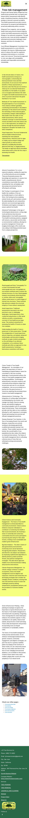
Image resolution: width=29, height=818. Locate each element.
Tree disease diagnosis (10, 709)
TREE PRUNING (6, 784)
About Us (3, 800)
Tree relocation (8, 712)
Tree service (5, 155)
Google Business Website (8, 773)
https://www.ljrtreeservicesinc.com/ (11, 778)
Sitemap (3, 794)
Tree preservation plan (10, 704)
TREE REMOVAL (6, 788)
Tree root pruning (9, 707)
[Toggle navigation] (26, 3)
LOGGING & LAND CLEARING (9, 791)
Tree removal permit (9, 710)
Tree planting (8, 706)
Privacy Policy (5, 797)
